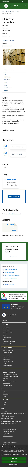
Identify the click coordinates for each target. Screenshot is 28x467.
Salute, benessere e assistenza (10, 381)
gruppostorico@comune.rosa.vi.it (13, 214)
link (1, 455)
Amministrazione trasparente (10, 442)
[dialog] (14, 456)
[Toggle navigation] (3, 6)
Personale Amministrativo (9, 341)
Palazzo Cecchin (11, 179)
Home (3, 11)
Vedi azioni (12, 40)
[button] (14, 464)
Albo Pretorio (6, 445)
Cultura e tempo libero (8, 352)
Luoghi (4, 402)
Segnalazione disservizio (8, 431)
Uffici (4, 335)
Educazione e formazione (9, 372)
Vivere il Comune (10, 11)
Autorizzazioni (6, 383)
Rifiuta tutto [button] (14, 461)
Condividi (5, 40)
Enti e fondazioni (7, 337)
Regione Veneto (5, 1)
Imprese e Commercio (8, 357)
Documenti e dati (7, 344)
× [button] (26, 446)
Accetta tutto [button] (14, 458)
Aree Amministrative (8, 333)
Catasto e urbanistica (8, 361)
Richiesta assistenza (8, 436)
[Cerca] (25, 6)
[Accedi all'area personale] (22, 1)
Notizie (4, 392)
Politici (4, 339)
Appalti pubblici (6, 359)
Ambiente (5, 378)
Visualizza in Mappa (14, 196)
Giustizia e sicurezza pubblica (10, 374)
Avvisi (4, 396)
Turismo (5, 363)
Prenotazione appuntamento (9, 429)
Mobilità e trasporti (7, 365)
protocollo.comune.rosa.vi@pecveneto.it (12, 421)
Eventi (17, 11)
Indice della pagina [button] (8, 70)
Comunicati (5, 394)
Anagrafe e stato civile (8, 350)
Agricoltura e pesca (7, 385)
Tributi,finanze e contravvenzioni (10, 376)
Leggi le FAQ (6, 434)
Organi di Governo (7, 331)
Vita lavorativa (6, 355)
